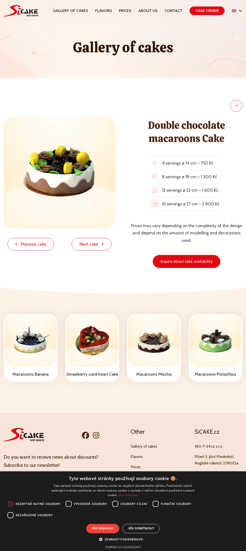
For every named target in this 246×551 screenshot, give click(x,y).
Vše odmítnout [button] (141, 528)
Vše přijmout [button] (103, 528)
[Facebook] (85, 435)
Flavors (103, 10)
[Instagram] (96, 435)
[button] (123, 539)
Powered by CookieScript (123, 547)
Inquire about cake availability (186, 261)
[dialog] (123, 511)
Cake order (207, 10)
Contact (173, 10)
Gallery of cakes (70, 10)
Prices (125, 10)
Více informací (128, 495)
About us (147, 10)
